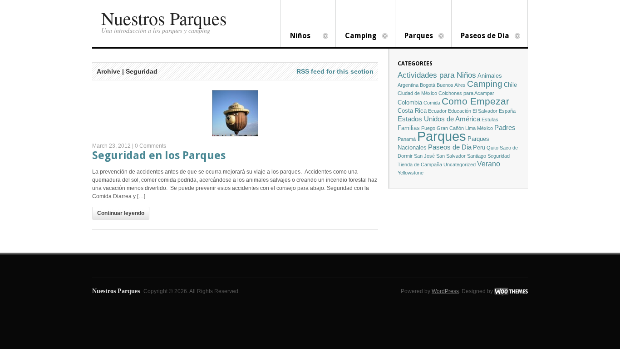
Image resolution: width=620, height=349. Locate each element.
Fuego (428, 128)
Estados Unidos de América (439, 119)
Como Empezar (475, 101)
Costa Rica (412, 110)
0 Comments (150, 146)
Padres (505, 127)
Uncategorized (459, 164)
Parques (414, 36)
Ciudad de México (417, 93)
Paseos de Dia (480, 36)
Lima (470, 128)
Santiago (476, 156)
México (485, 128)
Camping (356, 36)
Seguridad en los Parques (159, 155)
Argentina (408, 85)
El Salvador (484, 111)
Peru (479, 147)
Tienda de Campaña (420, 164)
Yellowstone (410, 172)
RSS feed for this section (335, 71)
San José (424, 156)
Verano (488, 164)
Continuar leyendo (120, 213)
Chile (510, 84)
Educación (459, 111)
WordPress (445, 291)
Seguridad (498, 156)
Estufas (490, 119)
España (507, 111)
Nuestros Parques (164, 18)
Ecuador (437, 111)
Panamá (407, 139)
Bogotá (427, 85)
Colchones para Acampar (466, 93)
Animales (489, 75)
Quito (492, 147)
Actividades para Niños (437, 75)
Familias (409, 128)
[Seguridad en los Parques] (235, 113)
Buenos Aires (451, 85)
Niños (295, 36)
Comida (431, 102)
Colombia (410, 102)
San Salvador (451, 156)
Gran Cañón (450, 128)
